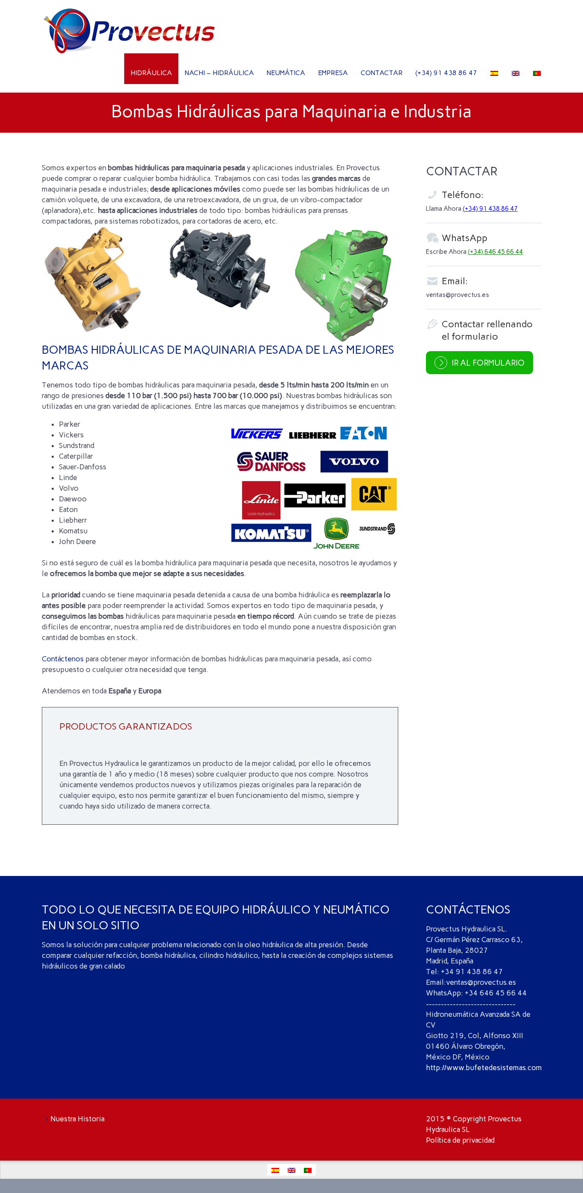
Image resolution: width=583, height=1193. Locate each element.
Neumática (286, 73)
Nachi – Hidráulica (219, 73)
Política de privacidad (460, 1140)
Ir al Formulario (488, 363)
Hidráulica (151, 73)
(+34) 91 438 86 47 (446, 73)
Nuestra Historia (77, 1118)
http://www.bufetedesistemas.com (484, 1067)
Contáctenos (63, 659)
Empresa (333, 73)
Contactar (381, 73)
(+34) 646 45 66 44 (495, 252)
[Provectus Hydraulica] (129, 12)
